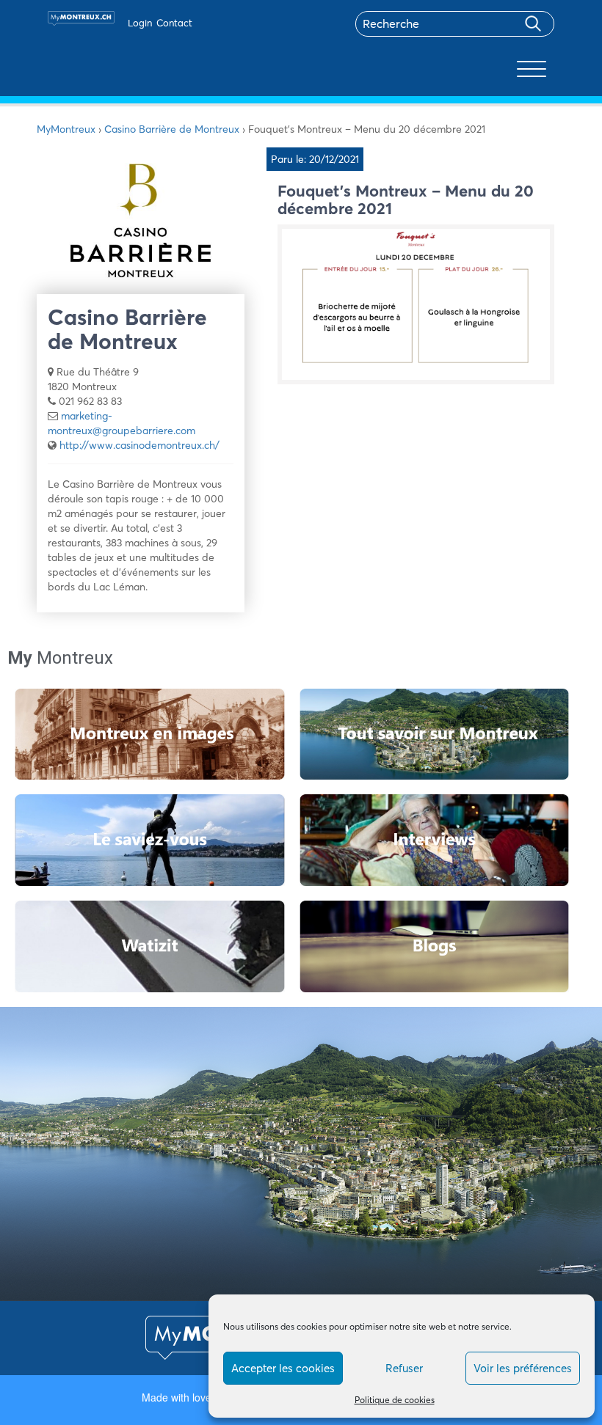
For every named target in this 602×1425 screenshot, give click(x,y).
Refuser (404, 1368)
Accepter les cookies (283, 1368)
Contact (174, 23)
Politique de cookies (395, 1399)
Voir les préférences (523, 1368)
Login (140, 23)
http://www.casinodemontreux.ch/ (139, 445)
